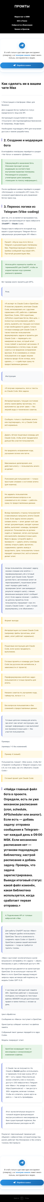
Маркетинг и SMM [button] (22, 17)
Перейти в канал (24, 65)
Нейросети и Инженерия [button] (22, 25)
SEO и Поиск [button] (22, 21)
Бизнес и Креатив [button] (22, 29)
